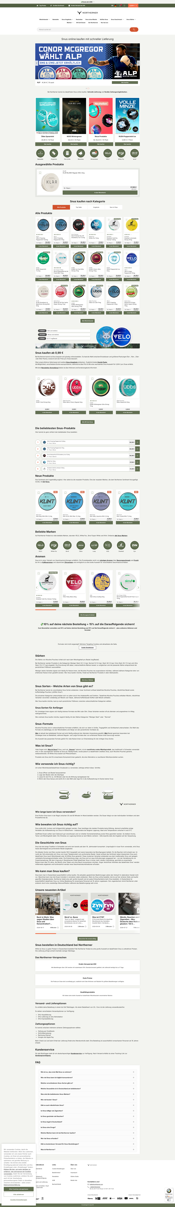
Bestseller (56, 19)
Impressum (74, 1172)
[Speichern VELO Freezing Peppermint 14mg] (108, 286)
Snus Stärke (130, 19)
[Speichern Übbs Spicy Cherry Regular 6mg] (65, 379)
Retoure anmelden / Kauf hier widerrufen (41, 1186)
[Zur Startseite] (87, 12)
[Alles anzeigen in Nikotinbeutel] (49, 19)
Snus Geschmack (116, 19)
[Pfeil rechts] (138, 63)
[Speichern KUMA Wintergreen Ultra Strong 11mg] (73, 286)
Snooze (72, 749)
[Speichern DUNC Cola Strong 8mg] (39, 379)
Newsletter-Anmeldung (49, 368)
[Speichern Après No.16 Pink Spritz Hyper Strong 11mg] (55, 286)
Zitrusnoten (68, 562)
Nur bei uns (104, 22)
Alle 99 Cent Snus (87, 422)
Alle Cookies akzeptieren (18, 1189)
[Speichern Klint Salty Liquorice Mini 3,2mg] (92, 493)
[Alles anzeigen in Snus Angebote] (72, 19)
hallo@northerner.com (96, 1184)
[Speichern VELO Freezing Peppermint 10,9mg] (38, 219)
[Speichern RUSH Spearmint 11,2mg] (38, 253)
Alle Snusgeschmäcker (87, 615)
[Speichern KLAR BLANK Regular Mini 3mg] (40, 173)
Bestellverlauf (56, 1172)
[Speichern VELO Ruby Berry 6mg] (65, 573)
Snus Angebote (66, 19)
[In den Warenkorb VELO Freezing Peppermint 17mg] (137, 448)
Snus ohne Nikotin (91, 19)
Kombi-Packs (102, 362)
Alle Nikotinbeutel (87, 321)
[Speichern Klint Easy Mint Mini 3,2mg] (39, 493)
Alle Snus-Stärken (87, 680)
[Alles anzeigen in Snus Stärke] (135, 19)
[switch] (169, 1200)
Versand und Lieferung (40, 1182)
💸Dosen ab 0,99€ (87, 2)
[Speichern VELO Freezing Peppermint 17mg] (55, 219)
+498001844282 (95, 1187)
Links (54, 1165)
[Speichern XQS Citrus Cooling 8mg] (92, 573)
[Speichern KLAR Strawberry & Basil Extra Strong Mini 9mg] (38, 286)
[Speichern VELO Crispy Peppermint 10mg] (126, 253)
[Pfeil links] (36, 63)
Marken (69, 22)
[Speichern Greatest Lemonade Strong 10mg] (126, 219)
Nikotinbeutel (43, 19)
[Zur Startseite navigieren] (114, 1164)
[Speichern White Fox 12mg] (91, 219)
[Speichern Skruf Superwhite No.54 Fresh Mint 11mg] (55, 253)
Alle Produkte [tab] (61, 207)
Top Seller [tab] (79, 207)
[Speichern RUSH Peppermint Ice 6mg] (108, 253)
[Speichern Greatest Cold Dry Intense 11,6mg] (108, 219)
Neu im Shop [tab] (114, 207)
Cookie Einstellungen (58, 1168)
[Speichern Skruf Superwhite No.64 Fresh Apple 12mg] (119, 573)
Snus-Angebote (72, 362)
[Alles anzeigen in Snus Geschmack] (123, 19)
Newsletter (55, 1176)
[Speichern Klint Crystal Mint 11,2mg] (119, 493)
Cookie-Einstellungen (18, 1200)
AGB (53, 1180)
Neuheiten (79, 19)
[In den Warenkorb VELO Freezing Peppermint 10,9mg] (137, 442)
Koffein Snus (104, 19)
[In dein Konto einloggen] (120, 5)
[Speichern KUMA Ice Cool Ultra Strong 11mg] (73, 253)
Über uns (74, 1165)
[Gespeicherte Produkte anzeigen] (124, 5)
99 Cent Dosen (80, 22)
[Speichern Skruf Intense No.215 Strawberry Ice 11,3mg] (73, 219)
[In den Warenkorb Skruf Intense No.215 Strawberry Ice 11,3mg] (137, 455)
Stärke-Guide (75, 1176)
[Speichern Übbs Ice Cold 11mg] (91, 286)
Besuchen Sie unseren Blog (87, 938)
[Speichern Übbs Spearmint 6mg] (119, 379)
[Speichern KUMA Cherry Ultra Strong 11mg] (91, 253)
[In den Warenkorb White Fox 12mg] (137, 462)
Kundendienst (39, 1165)
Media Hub (74, 1180)
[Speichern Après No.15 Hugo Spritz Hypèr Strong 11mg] (126, 286)
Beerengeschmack (123, 560)
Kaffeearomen (47, 562)
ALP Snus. (46, 482)
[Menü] (172, 1189)
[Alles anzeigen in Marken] (72, 22)
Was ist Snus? (53, 749)
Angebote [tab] (96, 207)
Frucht (136, 560)
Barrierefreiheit (56, 1184)
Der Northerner (93, 22)
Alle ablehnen (18, 1194)
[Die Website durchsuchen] (134, 29)
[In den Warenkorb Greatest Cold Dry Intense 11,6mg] (137, 468)
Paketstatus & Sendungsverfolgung (40, 1177)
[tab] (87, 88)
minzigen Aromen (106, 560)
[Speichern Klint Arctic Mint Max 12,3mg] (65, 493)
